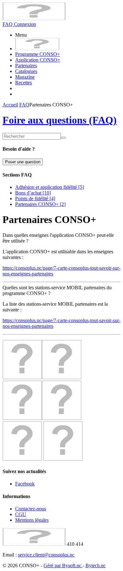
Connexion (25, 24)
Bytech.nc (95, 565)
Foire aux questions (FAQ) (60, 120)
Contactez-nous (30, 508)
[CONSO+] (34, 18)
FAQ (8, 24)
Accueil (10, 104)
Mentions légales (32, 520)
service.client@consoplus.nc (46, 554)
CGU (20, 514)
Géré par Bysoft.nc (63, 565)
